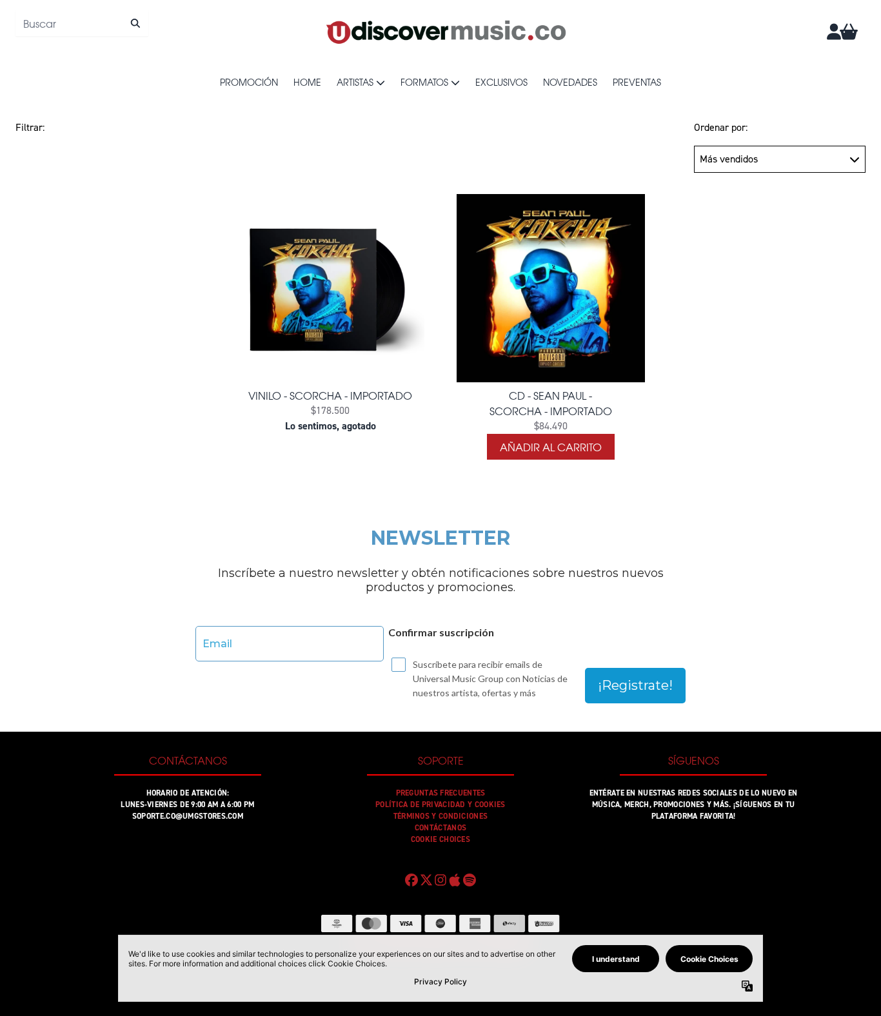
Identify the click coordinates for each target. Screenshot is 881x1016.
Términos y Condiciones (440, 816)
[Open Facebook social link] (411, 880)
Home (307, 81)
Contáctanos (440, 828)
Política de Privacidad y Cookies (440, 804)
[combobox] (81, 23)
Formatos (424, 81)
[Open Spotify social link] (469, 880)
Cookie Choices (440, 839)
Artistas (355, 81)
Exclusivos (501, 81)
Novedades (570, 81)
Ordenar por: (720, 127)
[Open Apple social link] (455, 880)
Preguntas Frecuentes (441, 793)
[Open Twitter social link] (426, 880)
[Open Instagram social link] (440, 880)
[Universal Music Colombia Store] (445, 31)
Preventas (637, 81)
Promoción (249, 81)
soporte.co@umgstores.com (187, 816)
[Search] (135, 23)
